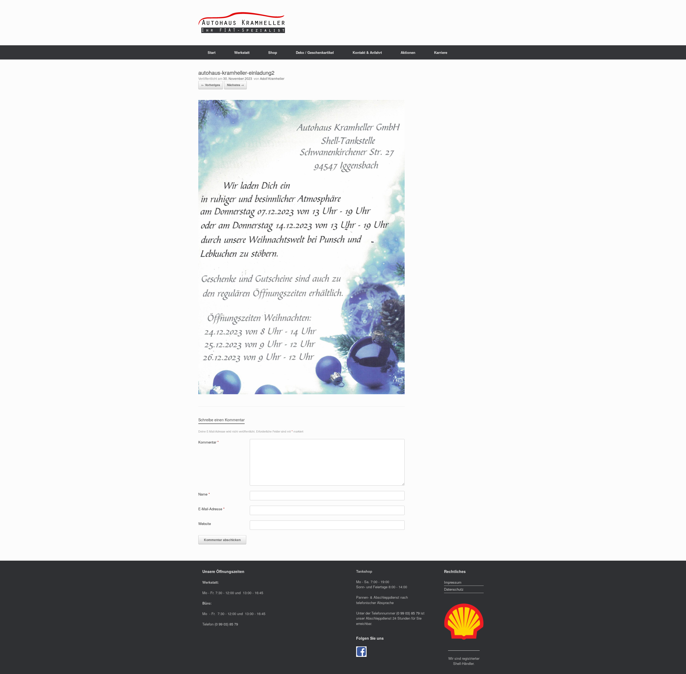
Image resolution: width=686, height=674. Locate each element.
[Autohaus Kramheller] (242, 22)
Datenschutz (454, 589)
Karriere (440, 52)
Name (204, 494)
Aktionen (408, 52)
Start (211, 52)
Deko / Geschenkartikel (315, 52)
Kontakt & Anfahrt (367, 52)
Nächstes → (235, 85)
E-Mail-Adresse (211, 508)
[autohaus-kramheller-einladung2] (301, 392)
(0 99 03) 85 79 (226, 624)
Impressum (452, 582)
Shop (272, 52)
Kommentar (208, 442)
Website (204, 523)
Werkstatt (241, 52)
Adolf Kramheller (272, 78)
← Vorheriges (210, 85)
